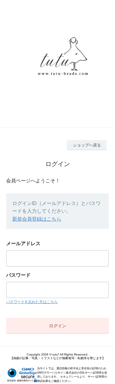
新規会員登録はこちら (36, 219)
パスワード (18, 275)
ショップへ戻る (87, 145)
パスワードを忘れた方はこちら (32, 302)
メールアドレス (23, 243)
